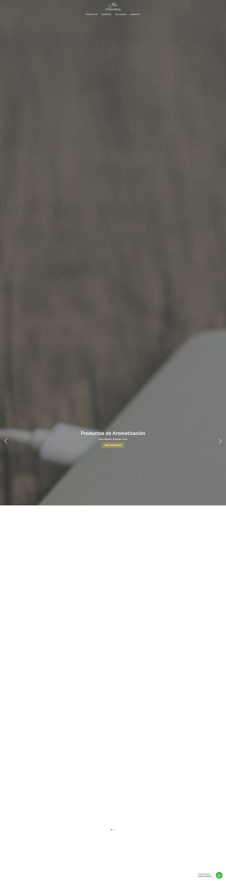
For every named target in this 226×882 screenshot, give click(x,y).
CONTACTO (135, 14)
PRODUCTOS (92, 14)
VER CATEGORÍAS (113, 445)
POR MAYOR (120, 14)
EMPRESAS (106, 14)
